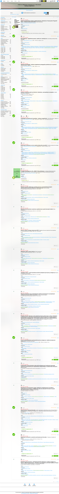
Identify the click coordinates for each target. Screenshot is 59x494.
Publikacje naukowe (27, 44)
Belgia (54, 74)
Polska (23, 75)
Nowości (8, 1)
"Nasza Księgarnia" (27, 412)
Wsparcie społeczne (49, 302)
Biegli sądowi (34, 152)
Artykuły (23, 235)
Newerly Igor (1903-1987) (26, 442)
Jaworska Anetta (25, 42)
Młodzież (30, 152)
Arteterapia (30, 47)
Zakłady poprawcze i (49, 396)
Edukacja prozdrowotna (44, 153)
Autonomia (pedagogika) (25, 237)
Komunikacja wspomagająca (45, 237)
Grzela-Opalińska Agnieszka (37, 233)
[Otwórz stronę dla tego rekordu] (17, 23)
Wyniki (4, 1)
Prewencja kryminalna (42, 46)
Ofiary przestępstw (39, 152)
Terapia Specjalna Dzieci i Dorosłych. (33, 242)
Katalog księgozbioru (29, 10)
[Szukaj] (48, 13)
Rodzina (34, 47)
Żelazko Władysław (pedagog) (48, 442)
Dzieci (30, 237)
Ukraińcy (23, 470)
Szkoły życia (33, 74)
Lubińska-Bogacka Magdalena (27, 322)
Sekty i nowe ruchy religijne (40, 47)
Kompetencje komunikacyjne (36, 237)
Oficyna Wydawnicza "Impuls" (28, 40)
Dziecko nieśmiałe (37, 153)
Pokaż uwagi (23, 161)
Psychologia (30, 220)
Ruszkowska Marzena (26, 276)
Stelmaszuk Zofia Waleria (27, 97)
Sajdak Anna (25, 148)
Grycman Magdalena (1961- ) (27, 233)
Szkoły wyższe (24, 72)
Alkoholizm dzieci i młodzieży (46, 152)
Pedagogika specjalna (45, 127)
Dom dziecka (23, 216)
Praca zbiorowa (24, 49)
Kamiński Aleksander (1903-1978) (37, 442)
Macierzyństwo (28, 216)
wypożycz (55, 58)
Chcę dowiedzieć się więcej (25, 493)
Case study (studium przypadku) (38, 239)
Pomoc (16, 1)
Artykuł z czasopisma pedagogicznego (37, 197)
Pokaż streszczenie (23, 30)
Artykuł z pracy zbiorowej (31, 328)
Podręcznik (23, 77)
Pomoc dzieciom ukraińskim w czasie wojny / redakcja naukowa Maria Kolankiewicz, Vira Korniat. (42, 475)
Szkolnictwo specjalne (38, 127)
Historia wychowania (28, 74)
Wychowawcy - (35, 396)
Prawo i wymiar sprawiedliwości (33, 51)
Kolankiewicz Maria (25, 213)
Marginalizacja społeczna (52, 153)
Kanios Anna (24, 344)
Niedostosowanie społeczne (26, 46)
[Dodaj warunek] (46, 13)
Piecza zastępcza (26, 280)
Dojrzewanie (23, 301)
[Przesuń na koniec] (58, 17)
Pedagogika (40, 445)
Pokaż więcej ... (3, 30)
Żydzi (43, 420)
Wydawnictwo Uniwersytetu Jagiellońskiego (30, 146)
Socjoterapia (27, 47)
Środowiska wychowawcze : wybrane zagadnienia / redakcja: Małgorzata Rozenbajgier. (40, 331)
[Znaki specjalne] (48, 14)
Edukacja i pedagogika (25, 51)
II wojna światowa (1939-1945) (43, 419)
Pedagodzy (23, 420)
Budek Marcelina (25, 191)
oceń (58, 89)
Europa (25, 101)
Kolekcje (17, 14)
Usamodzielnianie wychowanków (32, 128)
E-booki (23, 26)
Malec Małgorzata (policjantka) (27, 370)
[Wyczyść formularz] (46, 14)
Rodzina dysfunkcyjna (25, 154)
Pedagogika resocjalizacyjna (34, 46)
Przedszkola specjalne (38, 74)
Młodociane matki (33, 216)
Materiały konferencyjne (25, 103)
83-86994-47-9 (24, 80)
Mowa (50, 237)
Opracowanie (29, 350)
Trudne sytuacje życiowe (42, 302)
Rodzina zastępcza (47, 470)
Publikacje (23, 448)
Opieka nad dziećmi (30, 470)
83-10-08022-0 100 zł (25, 425)
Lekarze (57, 419)
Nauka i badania (24, 262)
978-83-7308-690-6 (24, 133)
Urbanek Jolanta (36, 322)
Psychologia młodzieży (49, 301)
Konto (19, 1)
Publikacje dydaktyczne (27, 70)
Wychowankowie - (36, 154)
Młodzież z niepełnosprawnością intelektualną (28, 127)
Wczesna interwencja (31, 153)
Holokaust (53, 419)
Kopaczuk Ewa (33, 276)
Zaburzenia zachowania (33, 326)
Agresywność (26, 152)
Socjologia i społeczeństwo (42, 51)
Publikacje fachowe (27, 235)
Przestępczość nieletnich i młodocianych (52, 46)
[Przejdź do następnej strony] (56, 17)
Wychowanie (26, 446)
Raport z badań (45, 197)
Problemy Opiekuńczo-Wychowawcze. (33, 200)
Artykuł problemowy (24, 218)
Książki (23, 44)
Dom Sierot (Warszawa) (34, 419)
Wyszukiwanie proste (13, 14)
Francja (57, 74)
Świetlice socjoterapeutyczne (34, 302)
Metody (25, 325)
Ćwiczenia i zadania (46, 239)
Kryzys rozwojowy (28, 301)
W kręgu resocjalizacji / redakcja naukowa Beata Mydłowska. (37, 401)
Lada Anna (29, 344)
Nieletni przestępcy (24, 396)
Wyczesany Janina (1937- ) (26, 68)
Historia (12, 1)
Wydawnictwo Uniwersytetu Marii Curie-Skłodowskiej (30, 342)
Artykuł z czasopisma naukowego (26, 197)
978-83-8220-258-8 (24, 28)
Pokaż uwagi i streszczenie (24, 82)
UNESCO (26, 128)
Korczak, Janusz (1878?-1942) (26, 419)
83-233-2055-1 (24, 159)
